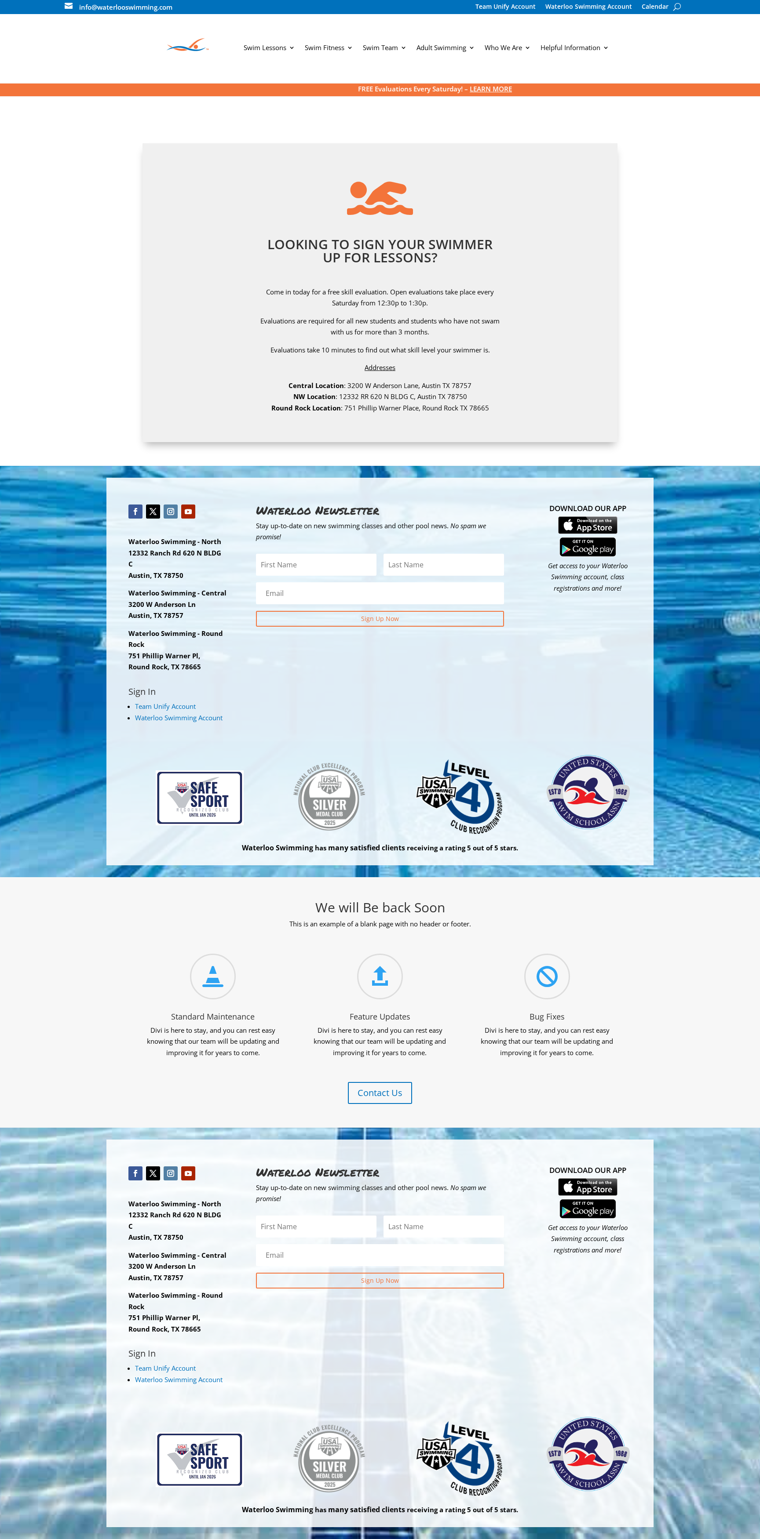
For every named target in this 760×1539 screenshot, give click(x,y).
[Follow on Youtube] (188, 512)
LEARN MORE (382, 88)
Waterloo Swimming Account (588, 7)
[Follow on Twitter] (153, 512)
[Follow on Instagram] (171, 512)
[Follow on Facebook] (135, 512)
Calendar (655, 7)
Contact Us (380, 1093)
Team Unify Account (505, 7)
